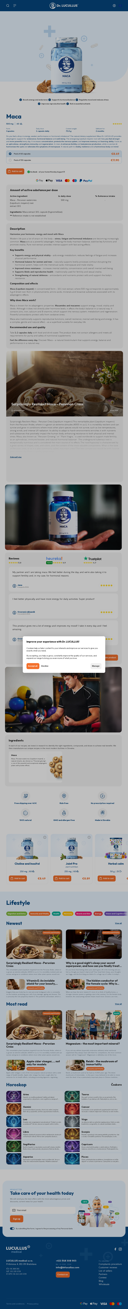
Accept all (32, 666)
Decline (44, 666)
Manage (96, 666)
